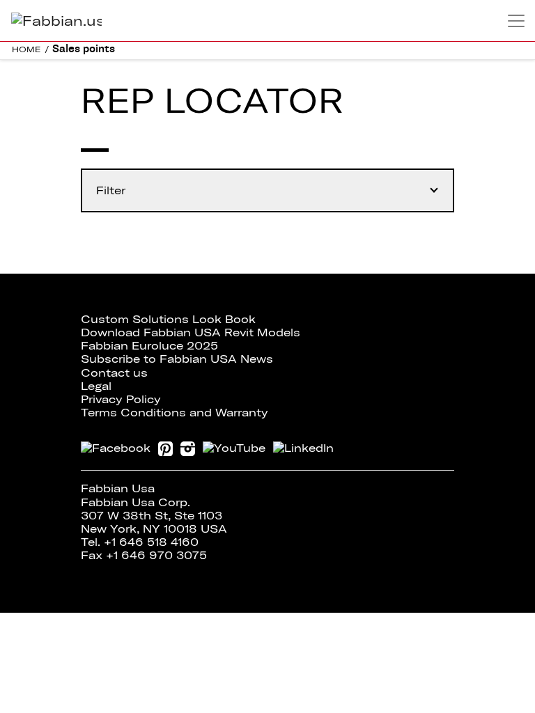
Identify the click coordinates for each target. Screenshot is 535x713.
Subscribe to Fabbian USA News (177, 359)
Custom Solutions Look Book (168, 319)
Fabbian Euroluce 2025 (149, 345)
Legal (96, 386)
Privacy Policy (121, 399)
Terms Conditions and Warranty (174, 412)
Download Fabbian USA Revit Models (190, 332)
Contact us (114, 372)
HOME (26, 49)
